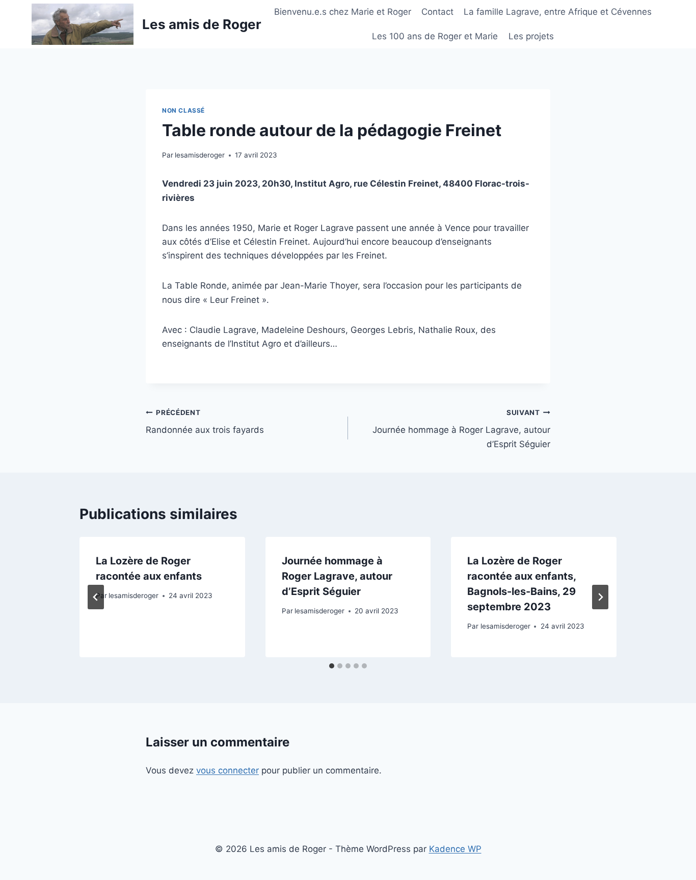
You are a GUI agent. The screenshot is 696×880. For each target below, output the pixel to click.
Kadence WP (455, 849)
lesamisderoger (200, 155)
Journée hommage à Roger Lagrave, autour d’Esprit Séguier (461, 428)
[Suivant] (600, 597)
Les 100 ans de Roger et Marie (435, 36)
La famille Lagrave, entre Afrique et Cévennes (558, 12)
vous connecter (227, 770)
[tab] (331, 665)
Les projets (531, 36)
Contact (437, 12)
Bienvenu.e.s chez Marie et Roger (342, 12)
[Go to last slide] (96, 597)
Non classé (183, 110)
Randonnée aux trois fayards (205, 421)
